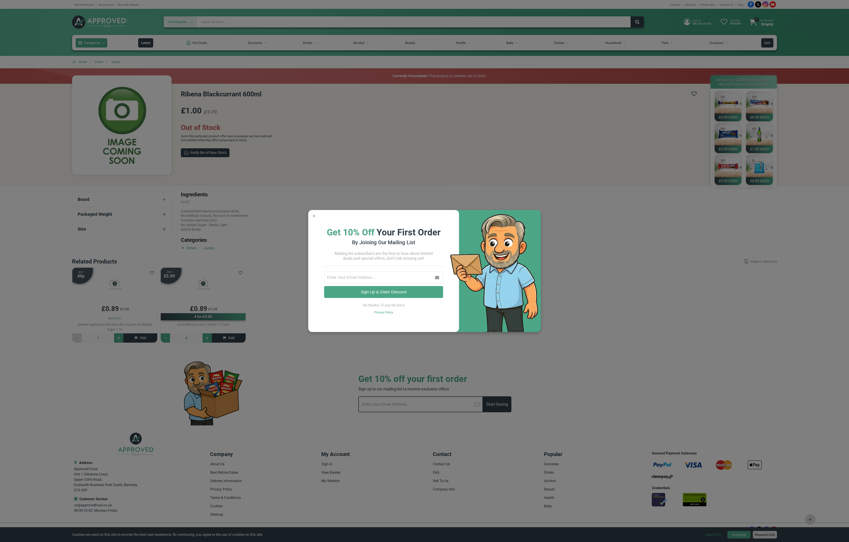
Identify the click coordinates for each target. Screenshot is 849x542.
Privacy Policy (383, 312)
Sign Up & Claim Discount (384, 292)
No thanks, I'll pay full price (384, 305)
